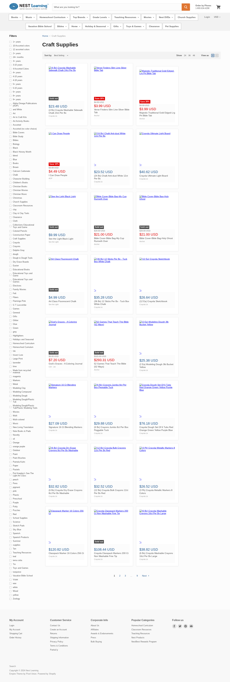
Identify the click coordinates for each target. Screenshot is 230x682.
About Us (95, 625)
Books (15, 17)
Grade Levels (100, 17)
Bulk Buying (96, 641)
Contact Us (55, 625)
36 (189, 55)
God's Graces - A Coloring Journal (65, 363)
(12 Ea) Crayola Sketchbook (153, 301)
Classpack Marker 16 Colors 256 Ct (66, 553)
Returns (53, 633)
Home (75, 26)
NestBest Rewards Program (144, 641)
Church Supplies (187, 17)
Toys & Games (134, 26)
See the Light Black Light (61, 238)
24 (185, 55)
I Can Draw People (58, 175)
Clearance (154, 26)
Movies (148, 17)
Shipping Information (59, 637)
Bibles (61, 26)
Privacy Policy (56, 641)
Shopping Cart (15, 633)
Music (29, 17)
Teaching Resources (125, 17)
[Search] (186, 7)
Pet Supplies (172, 26)
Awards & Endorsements (102, 633)
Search (12, 666)
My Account (14, 629)
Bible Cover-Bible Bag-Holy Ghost (156, 238)
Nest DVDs (165, 17)
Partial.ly (54, 650)
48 (194, 55)
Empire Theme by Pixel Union (22, 674)
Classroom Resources (141, 629)
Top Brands (79, 17)
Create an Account (58, 629)
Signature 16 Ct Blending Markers (65, 427)
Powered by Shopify (47, 674)
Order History (15, 637)
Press (93, 637)
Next (144, 575)
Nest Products (137, 637)
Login (207, 17)
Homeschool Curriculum (53, 17)
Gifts (116, 26)
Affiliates (95, 629)
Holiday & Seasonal (96, 26)
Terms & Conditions (59, 646)
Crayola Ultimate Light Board (153, 175)
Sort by (47, 55)
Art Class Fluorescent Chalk (62, 301)
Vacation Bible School (40, 26)
